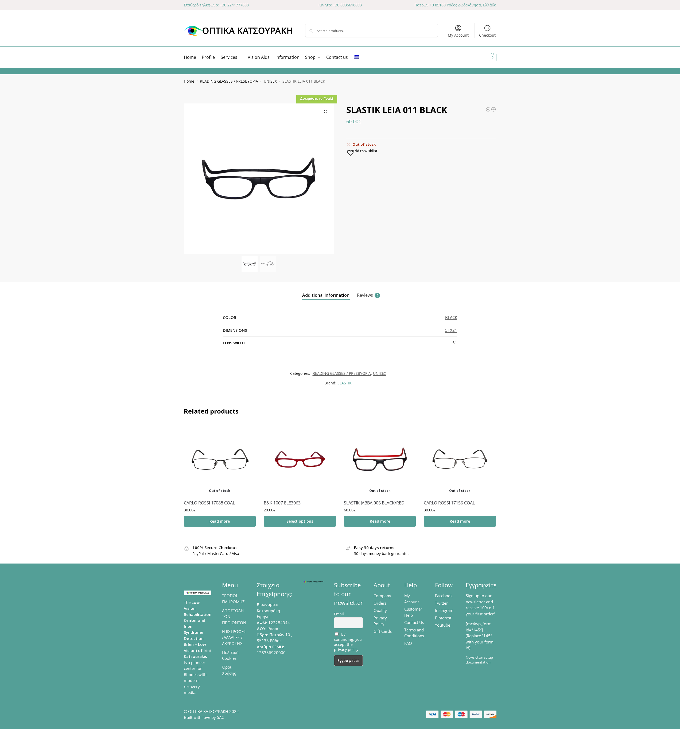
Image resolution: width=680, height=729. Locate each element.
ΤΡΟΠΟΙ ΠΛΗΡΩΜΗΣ (233, 598)
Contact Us (414, 622)
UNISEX (270, 81)
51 (454, 342)
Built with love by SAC (204, 717)
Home (189, 81)
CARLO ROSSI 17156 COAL (449, 503)
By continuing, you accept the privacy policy (348, 642)
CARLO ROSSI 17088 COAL (209, 503)
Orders (380, 603)
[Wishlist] (248, 431)
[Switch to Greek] (356, 57)
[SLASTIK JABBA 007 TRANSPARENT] (488, 109)
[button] (486, 57)
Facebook (444, 595)
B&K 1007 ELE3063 (282, 503)
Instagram (444, 610)
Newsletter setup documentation (479, 660)
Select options (299, 521)
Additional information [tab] (325, 295)
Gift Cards (383, 631)
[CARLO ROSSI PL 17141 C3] (493, 109)
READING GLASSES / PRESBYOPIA (229, 81)
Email (339, 613)
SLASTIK (344, 382)
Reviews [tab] (367, 295)
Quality (380, 610)
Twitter (441, 603)
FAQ (408, 643)
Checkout (487, 35)
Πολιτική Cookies (230, 655)
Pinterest (443, 617)
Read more (219, 521)
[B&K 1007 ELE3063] (300, 459)
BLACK (451, 317)
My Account (458, 35)
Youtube (442, 625)
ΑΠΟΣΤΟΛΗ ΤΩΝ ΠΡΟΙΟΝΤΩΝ (234, 616)
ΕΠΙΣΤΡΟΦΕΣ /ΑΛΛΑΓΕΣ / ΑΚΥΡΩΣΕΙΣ (234, 637)
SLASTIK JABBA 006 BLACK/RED (374, 503)
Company (382, 595)
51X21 (451, 330)
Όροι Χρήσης (229, 670)
